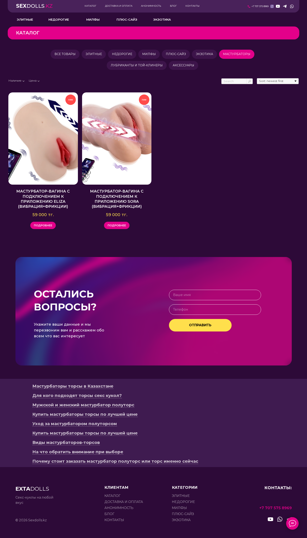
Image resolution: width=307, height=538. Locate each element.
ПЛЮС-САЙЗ (176, 54)
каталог (112, 496)
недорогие (183, 502)
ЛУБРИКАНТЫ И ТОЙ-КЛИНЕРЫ (137, 65)
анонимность (118, 508)
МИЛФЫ (149, 54)
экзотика (181, 520)
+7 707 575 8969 (260, 6)
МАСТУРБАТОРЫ (236, 54)
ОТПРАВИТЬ (200, 325)
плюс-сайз (183, 514)
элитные (181, 496)
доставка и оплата (123, 502)
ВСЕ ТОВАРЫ (65, 54)
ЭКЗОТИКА (204, 54)
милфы (179, 508)
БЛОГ (109, 514)
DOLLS (34, 6)
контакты (114, 520)
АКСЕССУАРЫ (183, 65)
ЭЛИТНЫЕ (94, 54)
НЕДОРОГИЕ (122, 54)
